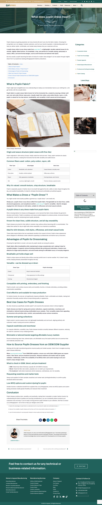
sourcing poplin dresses (16, 353)
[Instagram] (94, 2)
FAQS (61, 5)
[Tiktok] (89, 2)
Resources (67, 5)
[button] (81, 5)
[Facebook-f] (82, 2)
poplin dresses (40, 204)
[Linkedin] (91, 2)
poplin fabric (37, 49)
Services (39, 5)
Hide (21, 64)
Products (54, 5)
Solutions (47, 5)
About (74, 5)
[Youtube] (87, 2)
